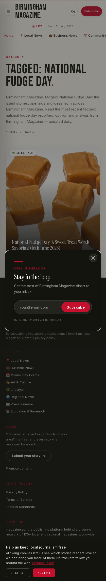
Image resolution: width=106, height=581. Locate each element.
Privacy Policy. (43, 563)
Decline (18, 573)
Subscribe (76, 307)
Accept (44, 573)
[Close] (93, 258)
